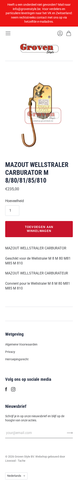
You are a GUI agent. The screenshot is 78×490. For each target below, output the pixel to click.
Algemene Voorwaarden (21, 344)
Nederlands (14, 475)
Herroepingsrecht (17, 359)
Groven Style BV (24, 456)
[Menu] (8, 33)
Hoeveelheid (14, 201)
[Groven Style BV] (39, 48)
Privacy (10, 352)
